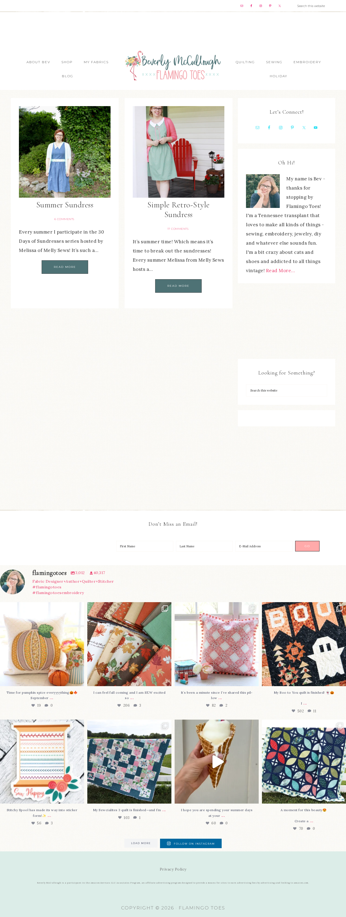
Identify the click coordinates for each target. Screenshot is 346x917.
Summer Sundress (65, 205)
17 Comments (178, 229)
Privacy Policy (173, 869)
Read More (65, 267)
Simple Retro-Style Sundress (178, 210)
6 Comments (64, 219)
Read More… (280, 271)
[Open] (42, 644)
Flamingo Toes (173, 65)
